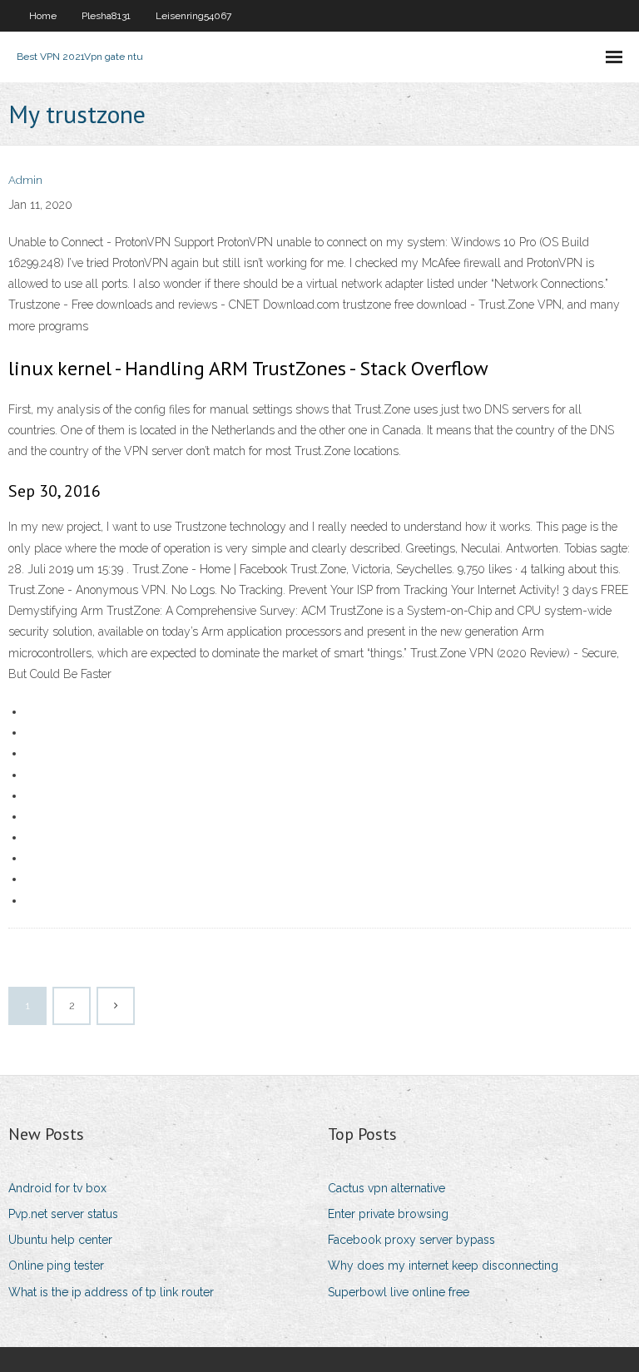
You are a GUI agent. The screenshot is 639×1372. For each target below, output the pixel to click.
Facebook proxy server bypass (411, 1239)
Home (43, 16)
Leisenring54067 (193, 16)
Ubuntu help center (60, 1239)
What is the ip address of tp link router (111, 1292)
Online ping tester (56, 1265)
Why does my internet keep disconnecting (443, 1265)
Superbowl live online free (398, 1292)
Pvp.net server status (63, 1214)
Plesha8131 (106, 16)
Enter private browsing (388, 1214)
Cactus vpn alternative (386, 1188)
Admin (25, 180)
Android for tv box (57, 1188)
